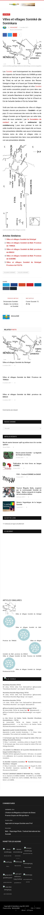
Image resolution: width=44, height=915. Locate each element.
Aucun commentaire (16, 29)
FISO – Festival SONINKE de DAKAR (28, 474)
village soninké (9, 272)
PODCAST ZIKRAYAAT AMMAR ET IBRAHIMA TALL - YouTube (21, 773)
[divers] (8, 862)
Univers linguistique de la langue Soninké (28, 503)
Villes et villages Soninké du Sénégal (21, 239)
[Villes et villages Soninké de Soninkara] (22, 52)
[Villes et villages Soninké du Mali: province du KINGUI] (22, 389)
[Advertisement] (15, 581)
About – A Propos (27, 910)
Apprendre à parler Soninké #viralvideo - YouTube (18, 730)
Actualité (6, 14)
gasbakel (8, 809)
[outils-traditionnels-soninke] (27, 875)
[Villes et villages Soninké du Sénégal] (22, 347)
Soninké (9, 72)
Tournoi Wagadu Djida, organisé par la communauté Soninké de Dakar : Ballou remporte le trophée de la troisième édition (28, 491)
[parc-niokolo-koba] (7, 889)
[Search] (40, 5)
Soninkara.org (17, 906)
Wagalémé (13, 27)
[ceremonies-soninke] (18, 852)
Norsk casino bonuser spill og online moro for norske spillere (22, 443)
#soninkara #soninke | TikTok (12, 685)
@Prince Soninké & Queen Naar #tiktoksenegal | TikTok (20, 708)
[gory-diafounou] (17, 879)
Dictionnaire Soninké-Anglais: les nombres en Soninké (10, 304)
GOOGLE (13, 679)
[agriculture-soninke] (28, 851)
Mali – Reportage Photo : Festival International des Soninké (22, 832)
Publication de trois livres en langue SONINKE (27, 464)
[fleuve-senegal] (27, 863)
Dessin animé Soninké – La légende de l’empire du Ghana (28, 454)
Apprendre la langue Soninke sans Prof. (19, 823)
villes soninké (23, 272)
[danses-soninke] (7, 852)
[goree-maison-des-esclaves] (9, 877)
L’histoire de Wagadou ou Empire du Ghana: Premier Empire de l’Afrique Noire (20, 814)
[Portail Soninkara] (22, 4)
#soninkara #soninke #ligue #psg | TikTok (16, 692)
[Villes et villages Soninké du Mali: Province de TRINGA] (22, 372)
